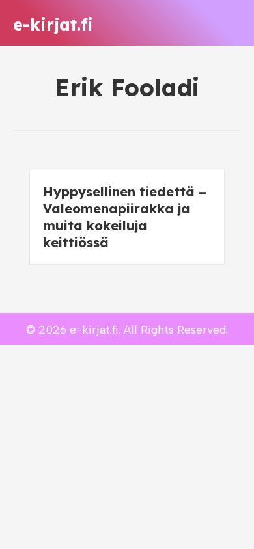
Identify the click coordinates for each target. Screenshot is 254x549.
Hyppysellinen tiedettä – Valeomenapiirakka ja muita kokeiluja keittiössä (124, 216)
